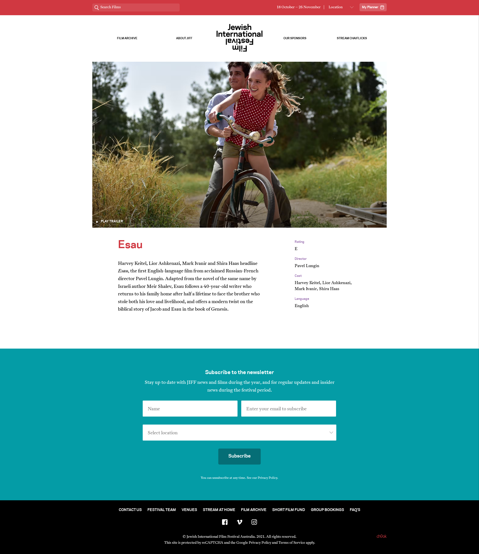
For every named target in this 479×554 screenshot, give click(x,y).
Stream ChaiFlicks (352, 38)
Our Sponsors (294, 38)
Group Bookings (327, 510)
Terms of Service (291, 543)
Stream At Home (219, 510)
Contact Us (130, 510)
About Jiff (184, 38)
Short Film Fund (288, 510)
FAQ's (355, 510)
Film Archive (127, 38)
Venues (189, 510)
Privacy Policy (267, 478)
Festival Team (161, 510)
